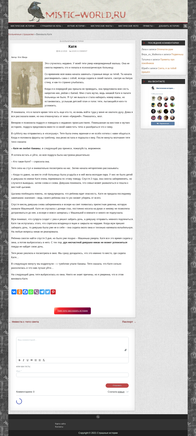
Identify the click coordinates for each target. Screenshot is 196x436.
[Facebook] (25, 291)
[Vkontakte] (14, 291)
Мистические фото (128, 26)
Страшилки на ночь (50, 26)
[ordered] (36, 360)
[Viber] (36, 291)
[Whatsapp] (30, 291)
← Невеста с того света (24, 321)
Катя (72, 46)
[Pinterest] (53, 291)
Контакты (59, 427)
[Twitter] (47, 291)
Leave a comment (79, 51)
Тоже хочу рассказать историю (72, 311)
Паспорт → (129, 321)
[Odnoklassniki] (19, 291)
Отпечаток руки (165, 49)
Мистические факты (101, 26)
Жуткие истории (76, 26)
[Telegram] (41, 291)
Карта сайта (60, 424)
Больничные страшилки (21, 34)
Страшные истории (107, 433)
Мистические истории (22, 26)
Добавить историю (169, 26)
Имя (19, 371)
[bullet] (40, 360)
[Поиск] (185, 26)
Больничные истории (73, 41)
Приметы (148, 26)
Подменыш (177, 54)
